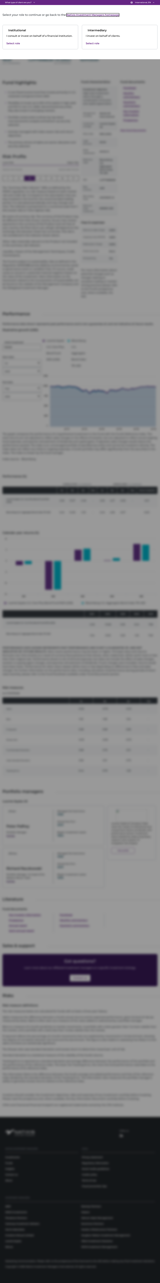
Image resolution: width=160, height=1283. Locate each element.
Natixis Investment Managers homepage (93, 14)
